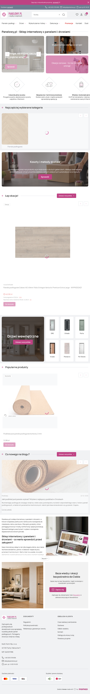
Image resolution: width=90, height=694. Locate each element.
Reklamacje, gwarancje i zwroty (34, 629)
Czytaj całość (7, 510)
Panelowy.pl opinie (64, 638)
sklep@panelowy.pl (69, 7)
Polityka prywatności (30, 625)
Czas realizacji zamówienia (67, 622)
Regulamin (76, 595)
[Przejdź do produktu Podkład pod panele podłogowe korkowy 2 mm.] (30, 401)
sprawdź (56, 2)
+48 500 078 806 (53, 7)
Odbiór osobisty (63, 629)
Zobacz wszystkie (65, 196)
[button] (63, 14)
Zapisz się (59, 589)
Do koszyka (9, 304)
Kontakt (60, 632)
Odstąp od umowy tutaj (66, 635)
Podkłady (5, 496)
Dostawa (61, 625)
